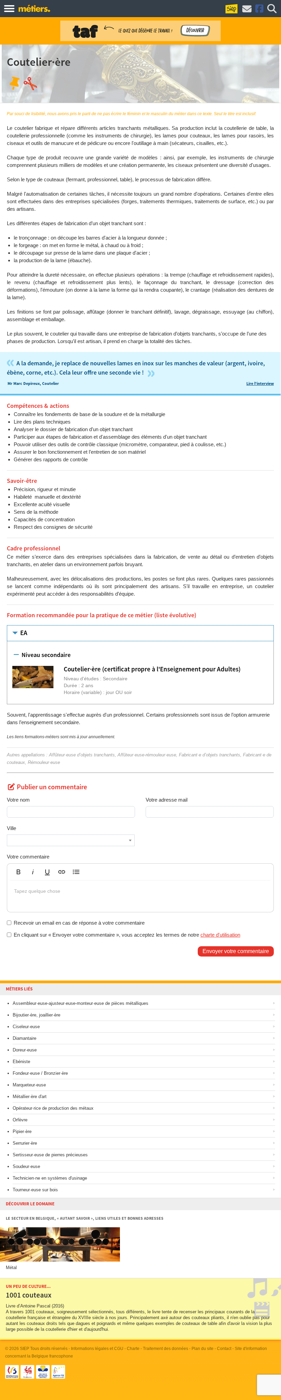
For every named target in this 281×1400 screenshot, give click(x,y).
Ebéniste (21, 1061)
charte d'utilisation (220, 935)
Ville (11, 828)
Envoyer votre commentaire (236, 951)
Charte (133, 1348)
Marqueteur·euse (29, 1084)
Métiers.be (34, 8)
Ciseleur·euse (26, 1026)
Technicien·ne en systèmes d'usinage (50, 1178)
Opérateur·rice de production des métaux (53, 1108)
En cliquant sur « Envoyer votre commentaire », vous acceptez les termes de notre (127, 935)
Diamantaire (24, 1038)
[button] (18, 872)
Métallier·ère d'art (30, 1096)
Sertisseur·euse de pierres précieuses (50, 1154)
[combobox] (71, 840)
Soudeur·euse (26, 1166)
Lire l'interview (260, 384)
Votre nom (18, 800)
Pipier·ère (22, 1131)
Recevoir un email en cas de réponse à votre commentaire (79, 923)
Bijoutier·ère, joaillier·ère (36, 1015)
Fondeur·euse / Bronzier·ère (40, 1073)
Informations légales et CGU (97, 1348)
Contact (224, 1348)
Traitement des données (165, 1348)
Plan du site (202, 1348)
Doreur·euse (25, 1049)
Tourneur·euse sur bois (35, 1189)
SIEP (24, 1348)
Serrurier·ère (25, 1143)
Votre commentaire (28, 857)
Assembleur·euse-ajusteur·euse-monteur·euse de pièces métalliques (80, 1003)
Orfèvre (20, 1119)
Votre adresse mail (166, 800)
